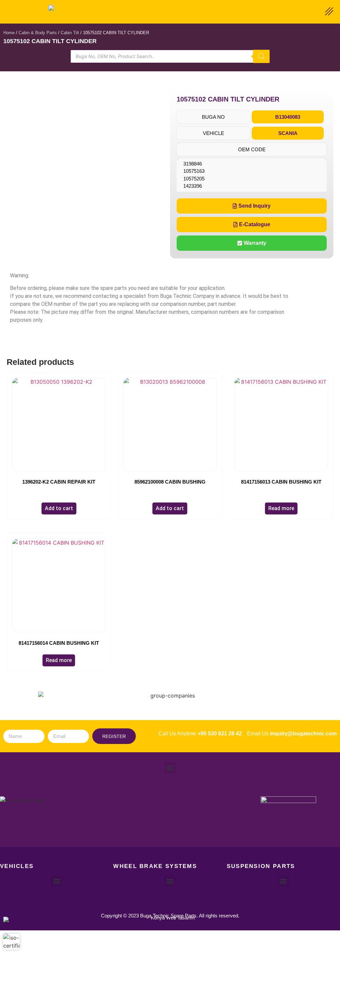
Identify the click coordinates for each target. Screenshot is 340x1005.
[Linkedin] (184, 824)
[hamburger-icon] (329, 12)
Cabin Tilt (70, 32)
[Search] (261, 56)
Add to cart (59, 508)
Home (9, 32)
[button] (213, 116)
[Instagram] (170, 824)
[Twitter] (156, 824)
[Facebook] (143, 824)
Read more (281, 508)
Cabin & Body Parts (38, 32)
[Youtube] (197, 824)
